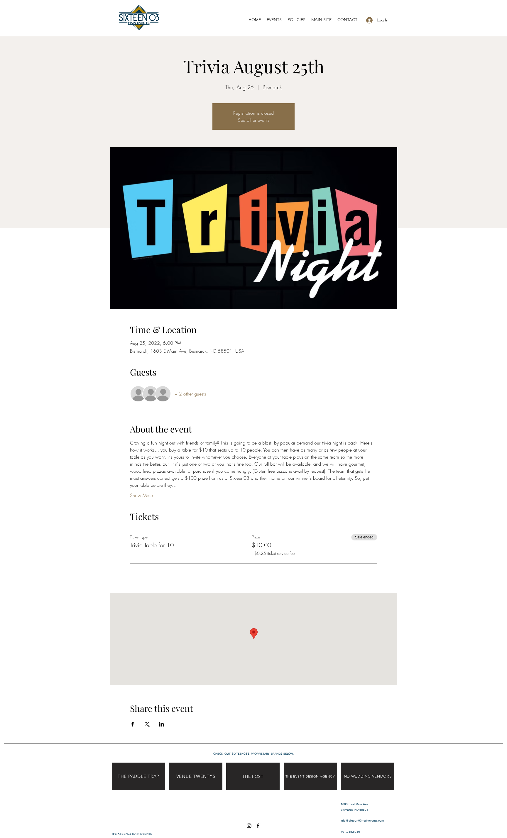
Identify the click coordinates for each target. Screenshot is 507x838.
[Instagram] (249, 826)
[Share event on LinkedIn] (161, 724)
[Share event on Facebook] (133, 724)
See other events (253, 120)
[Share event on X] (147, 724)
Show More (141, 495)
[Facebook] (258, 826)
